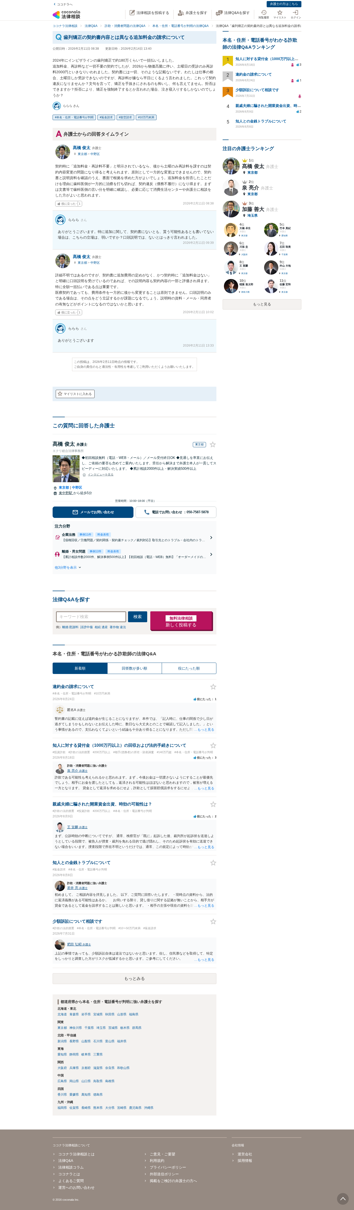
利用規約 (157, 1160)
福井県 (121, 1041)
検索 (137, 616)
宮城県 (98, 1014)
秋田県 (110, 1014)
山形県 (121, 1014)
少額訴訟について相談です (257, 90)
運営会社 (245, 1154)
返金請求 (107, 117)
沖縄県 (148, 1108)
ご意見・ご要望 (162, 1154)
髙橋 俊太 (87, 147)
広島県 (62, 1081)
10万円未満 (147, 117)
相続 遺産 (101, 627)
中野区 (95, 154)
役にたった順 (189, 668)
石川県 (98, 1041)
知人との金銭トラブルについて (261, 121)
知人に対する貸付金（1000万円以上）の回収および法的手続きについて (294, 59)
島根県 (110, 1081)
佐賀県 (74, 1108)
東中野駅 (66, 493)
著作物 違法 (118, 627)
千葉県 (89, 1028)
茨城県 (113, 1028)
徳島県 (98, 1094)
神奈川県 (75, 1028)
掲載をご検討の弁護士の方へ (173, 1181)
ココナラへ (65, 4)
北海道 (62, 1014)
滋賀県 (98, 1068)
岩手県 (86, 1014)
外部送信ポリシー (164, 1174)
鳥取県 (98, 1081)
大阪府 (62, 1068)
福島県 (133, 1014)
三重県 (98, 1054)
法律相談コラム (71, 1167)
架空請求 (126, 117)
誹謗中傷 (86, 627)
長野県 (74, 1041)
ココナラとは (69, 1174)
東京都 (83, 154)
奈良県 (110, 1068)
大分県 (110, 1108)
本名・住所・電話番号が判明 (75, 117)
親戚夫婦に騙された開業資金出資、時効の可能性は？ (279, 106)
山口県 (86, 1081)
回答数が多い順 (134, 668)
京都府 (86, 1068)
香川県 (62, 1094)
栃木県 (125, 1028)
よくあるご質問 (71, 1181)
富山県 (110, 1041)
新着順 (80, 668)
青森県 (74, 1014)
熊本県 (98, 1108)
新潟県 (62, 1041)
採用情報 (245, 1160)
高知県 (86, 1094)
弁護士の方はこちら (284, 4)
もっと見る (262, 304)
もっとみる (134, 978)
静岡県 (74, 1054)
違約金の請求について (254, 74)
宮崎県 (121, 1108)
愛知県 (62, 1054)
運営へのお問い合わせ (76, 1187)
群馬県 (136, 1028)
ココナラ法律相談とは (76, 1154)
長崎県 (86, 1108)
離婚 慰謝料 (70, 627)
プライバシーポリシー (168, 1167)
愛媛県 (74, 1094)
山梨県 (86, 1041)
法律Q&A (65, 1160)
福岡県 (62, 1108)
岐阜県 (86, 1054)
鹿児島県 (135, 1108)
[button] (134, 567)
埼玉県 (101, 1028)
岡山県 (74, 1081)
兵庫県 (74, 1068)
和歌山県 (123, 1068)
